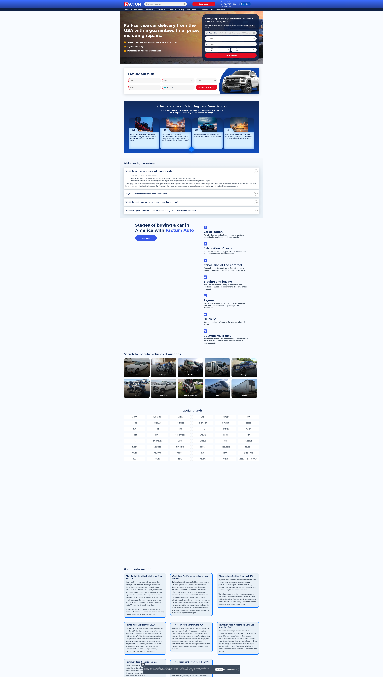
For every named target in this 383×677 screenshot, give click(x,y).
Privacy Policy (197, 670)
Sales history (150, 9)
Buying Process (192, 9)
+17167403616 (228, 4)
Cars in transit (138, 9)
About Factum (220, 9)
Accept (219, 669)
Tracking (181, 9)
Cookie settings (232, 669)
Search (231, 55)
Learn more (146, 238)
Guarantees (204, 9)
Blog (212, 9)
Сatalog (211, 585)
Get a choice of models (206, 87)
